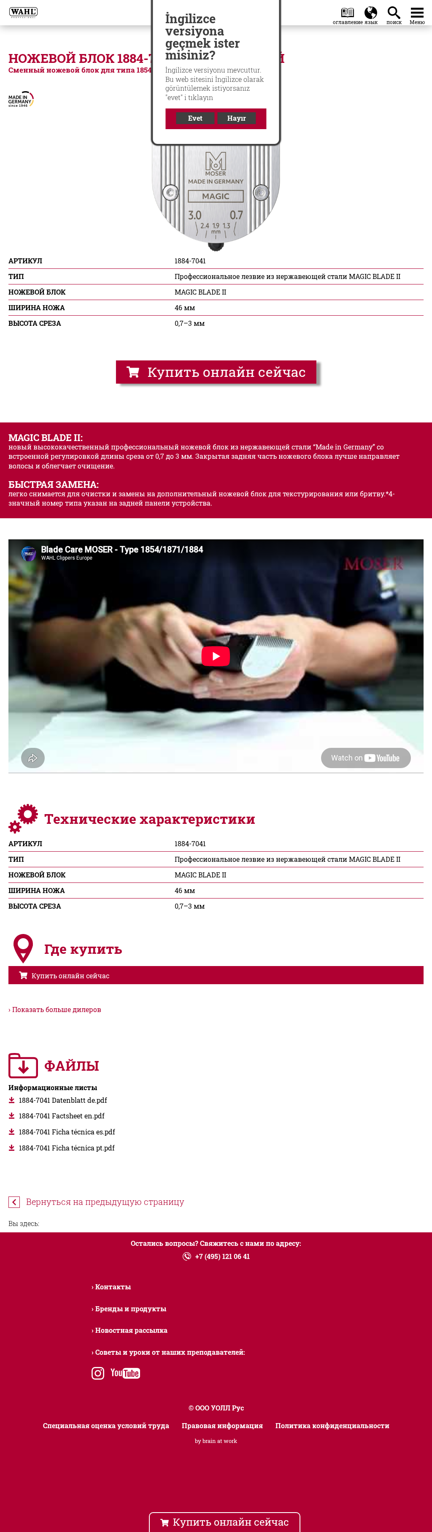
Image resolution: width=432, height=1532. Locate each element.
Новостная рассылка (131, 1330)
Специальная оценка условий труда (106, 1425)
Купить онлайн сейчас (226, 372)
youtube (123, 1374)
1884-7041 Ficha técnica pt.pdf (67, 1147)
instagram (98, 1374)
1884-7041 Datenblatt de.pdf (63, 1100)
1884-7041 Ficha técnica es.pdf (67, 1131)
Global (370, 10)
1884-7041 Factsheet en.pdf (62, 1115)
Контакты (113, 1286)
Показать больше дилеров (56, 1009)
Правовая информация (222, 1425)
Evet (195, 118)
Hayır (236, 118)
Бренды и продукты (130, 1308)
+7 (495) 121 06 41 (222, 1256)
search (395, 10)
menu (417, 10)
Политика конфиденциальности (332, 1425)
